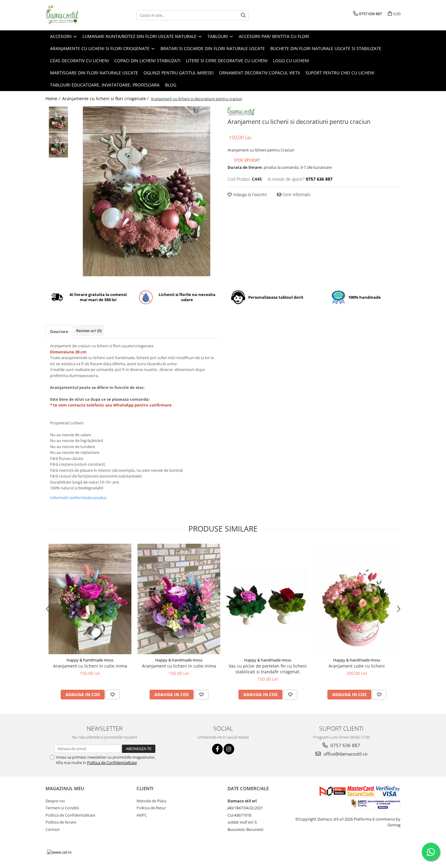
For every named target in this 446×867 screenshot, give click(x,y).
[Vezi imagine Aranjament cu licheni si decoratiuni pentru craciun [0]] (58, 119)
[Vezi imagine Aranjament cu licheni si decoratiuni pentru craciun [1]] (58, 145)
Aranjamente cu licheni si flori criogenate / (106, 98)
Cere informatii (295, 194)
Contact (53, 829)
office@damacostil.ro (344, 754)
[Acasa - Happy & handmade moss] (76, 15)
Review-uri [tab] (89, 330)
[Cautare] (243, 15)
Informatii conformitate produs (78, 497)
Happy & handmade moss (89, 660)
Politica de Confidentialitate (112, 762)
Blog (170, 85)
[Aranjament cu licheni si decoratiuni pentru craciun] (146, 191)
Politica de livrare (61, 822)
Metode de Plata (151, 801)
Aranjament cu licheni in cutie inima (90, 666)
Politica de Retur (151, 808)
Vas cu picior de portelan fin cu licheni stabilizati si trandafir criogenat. (268, 669)
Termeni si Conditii (62, 808)
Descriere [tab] (59, 331)
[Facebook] (217, 749)
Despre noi (55, 801)
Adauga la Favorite (249, 194)
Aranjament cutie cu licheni (357, 666)
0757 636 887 (344, 745)
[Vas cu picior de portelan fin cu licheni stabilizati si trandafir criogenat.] (267, 599)
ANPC (142, 815)
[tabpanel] (146, 191)
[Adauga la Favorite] (113, 694)
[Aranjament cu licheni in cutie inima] (90, 599)
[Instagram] (229, 749)
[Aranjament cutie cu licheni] (356, 599)
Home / (53, 98)
